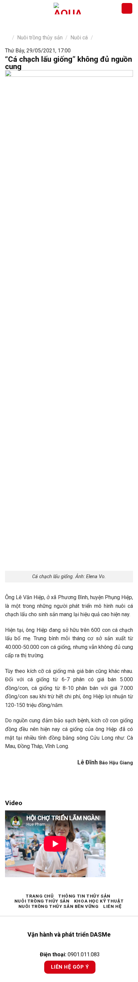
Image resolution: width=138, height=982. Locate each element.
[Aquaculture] (67, 8)
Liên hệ (112, 906)
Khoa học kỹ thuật (99, 901)
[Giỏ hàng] (127, 8)
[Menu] (9, 8)
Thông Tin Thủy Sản (84, 896)
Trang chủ (40, 896)
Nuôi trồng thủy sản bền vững (58, 906)
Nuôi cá (79, 37)
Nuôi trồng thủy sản (40, 37)
